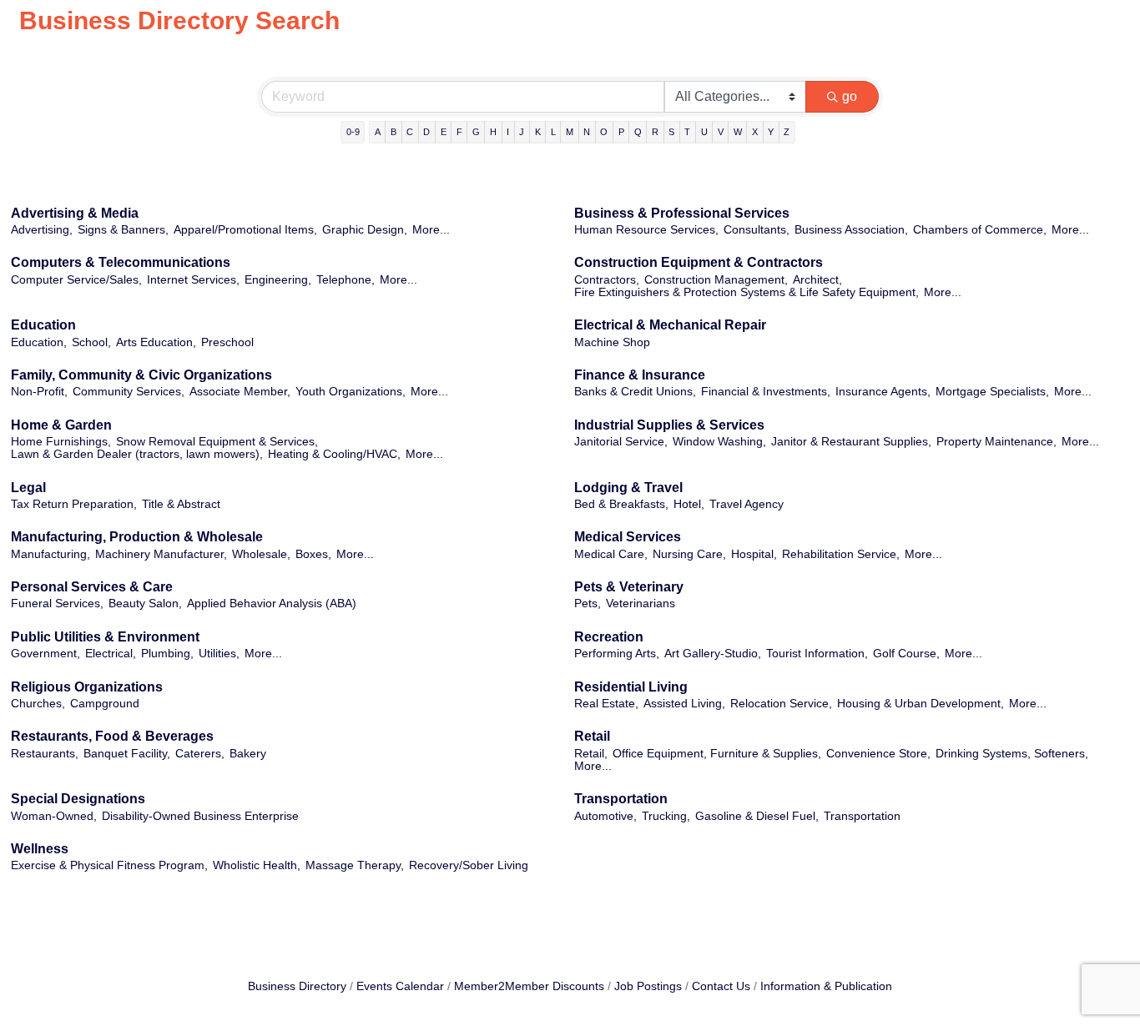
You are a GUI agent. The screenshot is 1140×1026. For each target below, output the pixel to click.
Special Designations (78, 799)
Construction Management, (716, 280)
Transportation (621, 799)
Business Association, (851, 230)
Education (43, 325)
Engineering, (278, 280)
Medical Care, (611, 554)
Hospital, (754, 554)
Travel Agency (746, 504)
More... (431, 230)
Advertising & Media (75, 213)
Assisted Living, (684, 703)
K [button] (538, 132)
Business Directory (297, 986)
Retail (592, 736)
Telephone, (345, 280)
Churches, (38, 703)
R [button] (655, 132)
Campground (104, 703)
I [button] (508, 132)
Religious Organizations (87, 687)
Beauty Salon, (145, 603)
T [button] (687, 132)
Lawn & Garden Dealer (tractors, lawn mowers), (137, 454)
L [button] (553, 132)
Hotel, (688, 504)
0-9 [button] (353, 132)
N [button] (586, 132)
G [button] (476, 132)
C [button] (409, 132)
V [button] (721, 132)
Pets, (587, 603)
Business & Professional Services (681, 213)
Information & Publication (826, 986)
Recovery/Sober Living (468, 865)
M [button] (569, 132)
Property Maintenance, (996, 441)
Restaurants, (44, 753)
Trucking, (666, 816)
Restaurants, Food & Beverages (112, 736)
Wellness (39, 849)
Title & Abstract (181, 504)
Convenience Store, (878, 753)
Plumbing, (167, 653)
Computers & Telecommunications (120, 262)
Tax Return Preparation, (74, 504)
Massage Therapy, (354, 865)
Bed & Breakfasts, (621, 504)
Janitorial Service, (621, 441)
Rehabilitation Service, (841, 554)
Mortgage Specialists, (992, 391)
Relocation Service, (781, 703)
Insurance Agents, (883, 391)
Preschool (227, 342)
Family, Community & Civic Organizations (141, 375)
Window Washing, (719, 441)
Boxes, (313, 554)
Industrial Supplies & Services (669, 425)
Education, (39, 342)
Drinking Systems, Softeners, (1012, 753)
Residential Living (631, 687)
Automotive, (605, 816)
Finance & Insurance (639, 375)
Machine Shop (612, 342)
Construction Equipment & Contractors (698, 262)
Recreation (608, 637)
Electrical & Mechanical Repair (670, 325)
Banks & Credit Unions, (635, 391)
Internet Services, (193, 280)
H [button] (493, 132)
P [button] (621, 132)
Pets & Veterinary (628, 587)
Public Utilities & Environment (105, 637)
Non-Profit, (39, 391)
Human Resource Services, (646, 230)
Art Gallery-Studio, (712, 653)
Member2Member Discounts (529, 986)
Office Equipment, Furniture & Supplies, (717, 753)
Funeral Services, (57, 603)
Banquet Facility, (126, 753)
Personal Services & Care (92, 587)
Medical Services (627, 537)
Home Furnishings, (61, 441)
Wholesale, (261, 554)
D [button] (426, 132)
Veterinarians (640, 603)
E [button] (443, 132)
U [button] (704, 132)
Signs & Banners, (123, 230)
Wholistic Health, (256, 865)
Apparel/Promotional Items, (245, 230)
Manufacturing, (50, 554)
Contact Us (721, 986)
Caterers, (199, 753)
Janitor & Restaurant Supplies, (851, 441)
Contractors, (606, 280)
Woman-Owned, (54, 816)
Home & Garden (61, 425)
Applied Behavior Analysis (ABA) (271, 603)
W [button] (738, 132)
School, (91, 342)
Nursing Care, (689, 554)
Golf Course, (906, 653)
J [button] (521, 132)
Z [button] (786, 132)
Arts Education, (156, 342)
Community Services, (128, 391)
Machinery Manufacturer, (161, 554)
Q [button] (638, 132)
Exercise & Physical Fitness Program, (109, 865)
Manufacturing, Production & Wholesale (137, 537)
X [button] (755, 132)
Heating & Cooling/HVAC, (334, 454)
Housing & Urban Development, (920, 703)
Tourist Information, (817, 653)
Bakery (248, 753)
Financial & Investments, (765, 391)
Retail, (591, 753)
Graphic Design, (364, 230)
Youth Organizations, (350, 391)
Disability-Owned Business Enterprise (200, 816)
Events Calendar (400, 986)
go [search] (849, 96)
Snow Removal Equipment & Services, (217, 441)
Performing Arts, (616, 653)
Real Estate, (606, 703)
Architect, (817, 280)
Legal (28, 487)
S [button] (671, 132)
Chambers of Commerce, (980, 230)
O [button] (604, 132)
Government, (45, 653)
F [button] (459, 132)
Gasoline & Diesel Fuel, (757, 816)
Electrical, (110, 653)
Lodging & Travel (628, 487)
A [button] (378, 132)
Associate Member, (239, 391)
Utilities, (219, 653)
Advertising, (42, 230)
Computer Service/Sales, (76, 280)
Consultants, (756, 230)
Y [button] (771, 132)
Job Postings (648, 986)
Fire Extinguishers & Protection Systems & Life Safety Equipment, (746, 292)
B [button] (393, 132)
